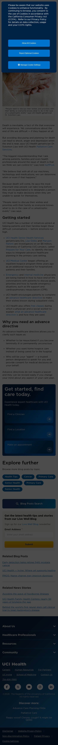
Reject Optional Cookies (29, 53)
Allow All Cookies (29, 43)
